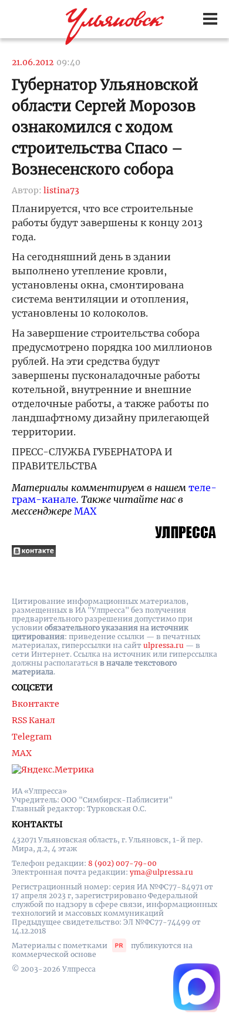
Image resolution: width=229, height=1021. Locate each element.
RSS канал (33, 720)
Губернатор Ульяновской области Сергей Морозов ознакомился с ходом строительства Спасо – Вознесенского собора (105, 127)
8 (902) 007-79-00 (122, 863)
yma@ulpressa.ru (161, 872)
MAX (85, 511)
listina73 (61, 190)
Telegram (32, 736)
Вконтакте (35, 703)
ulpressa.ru (163, 645)
